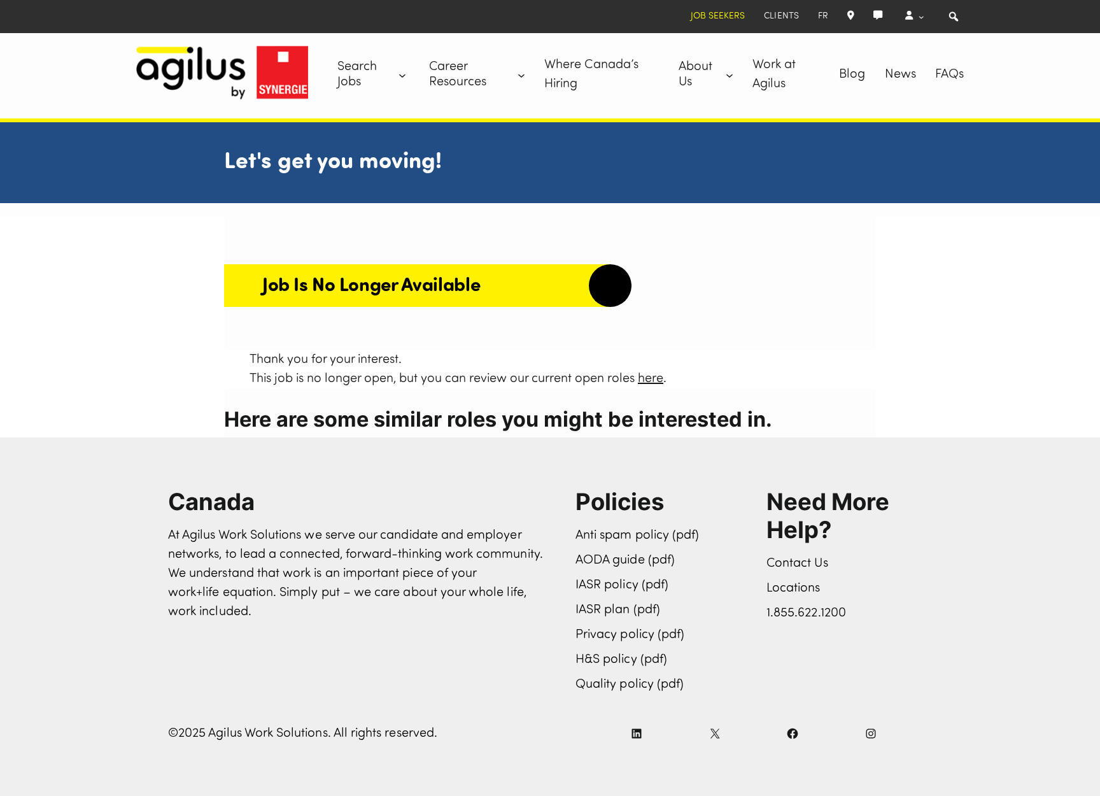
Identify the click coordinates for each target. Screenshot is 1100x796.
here (650, 379)
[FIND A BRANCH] (850, 16)
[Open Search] (953, 17)
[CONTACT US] (877, 16)
